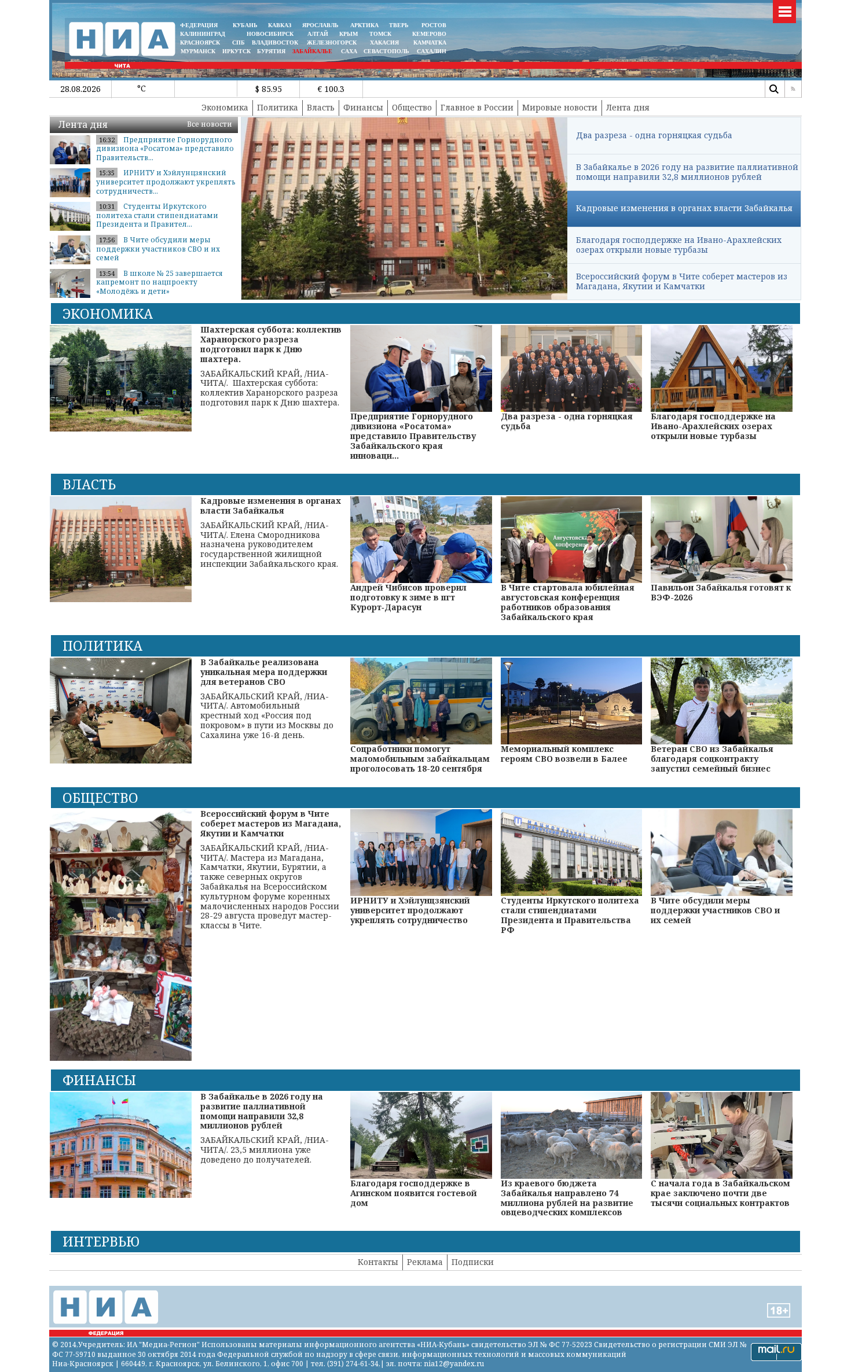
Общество (412, 107)
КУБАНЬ (245, 25)
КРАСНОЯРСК (200, 42)
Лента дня (628, 107)
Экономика (224, 107)
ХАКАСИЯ (383, 42)
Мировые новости (559, 107)
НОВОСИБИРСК (270, 34)
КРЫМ (348, 34)
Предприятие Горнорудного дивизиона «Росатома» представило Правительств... (165, 149)
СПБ (238, 42)
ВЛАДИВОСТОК (275, 42)
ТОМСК (382, 34)
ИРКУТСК (236, 51)
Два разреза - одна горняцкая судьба (654, 135)
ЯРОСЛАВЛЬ (320, 25)
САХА (349, 51)
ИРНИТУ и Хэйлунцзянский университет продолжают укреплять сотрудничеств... (166, 182)
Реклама (425, 1261)
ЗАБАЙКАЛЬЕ (313, 51)
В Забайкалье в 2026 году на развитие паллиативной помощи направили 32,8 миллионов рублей (687, 171)
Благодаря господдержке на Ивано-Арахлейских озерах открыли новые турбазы (679, 244)
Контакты (378, 1261)
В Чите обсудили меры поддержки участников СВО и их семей (158, 249)
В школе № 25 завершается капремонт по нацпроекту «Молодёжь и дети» (159, 282)
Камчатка (429, 42)
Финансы (363, 107)
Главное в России (477, 107)
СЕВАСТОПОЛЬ (386, 51)
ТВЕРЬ (399, 25)
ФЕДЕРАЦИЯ (199, 25)
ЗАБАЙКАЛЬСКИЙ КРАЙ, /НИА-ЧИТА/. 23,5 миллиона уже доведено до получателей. (264, 1128)
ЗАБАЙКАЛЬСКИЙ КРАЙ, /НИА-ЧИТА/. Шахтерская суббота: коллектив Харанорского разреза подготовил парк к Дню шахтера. (271, 366)
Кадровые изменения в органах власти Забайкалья (684, 207)
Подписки (473, 1261)
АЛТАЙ (317, 34)
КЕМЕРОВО (429, 34)
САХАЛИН (431, 51)
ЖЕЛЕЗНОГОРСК (332, 42)
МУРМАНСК (198, 51)
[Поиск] (773, 89)
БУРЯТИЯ (271, 51)
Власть (321, 107)
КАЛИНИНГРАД (202, 34)
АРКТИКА (364, 25)
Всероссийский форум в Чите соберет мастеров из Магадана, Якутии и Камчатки (681, 281)
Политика (277, 107)
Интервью (101, 1241)
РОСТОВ (433, 25)
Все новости (209, 124)
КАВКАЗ (279, 25)
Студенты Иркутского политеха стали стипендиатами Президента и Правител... (157, 215)
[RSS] (793, 89)
